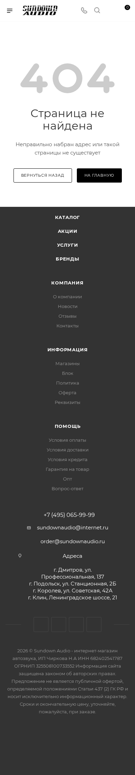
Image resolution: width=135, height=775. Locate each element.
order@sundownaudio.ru (72, 541)
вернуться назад (42, 175)
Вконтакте (41, 624)
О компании (67, 296)
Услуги (67, 245)
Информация (67, 349)
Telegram (58, 624)
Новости (68, 306)
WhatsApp (94, 624)
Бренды (67, 259)
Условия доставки (68, 449)
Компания (67, 282)
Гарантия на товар (67, 469)
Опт (67, 479)
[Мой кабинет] (110, 11)
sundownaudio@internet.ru (72, 527)
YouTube (76, 624)
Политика (67, 383)
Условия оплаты (67, 440)
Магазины (67, 363)
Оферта (67, 392)
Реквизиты (67, 402)
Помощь (68, 426)
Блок (67, 373)
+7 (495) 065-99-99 (69, 515)
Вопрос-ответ (67, 488)
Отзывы (67, 316)
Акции (68, 231)
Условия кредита (68, 459)
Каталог (67, 217)
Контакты (67, 325)
